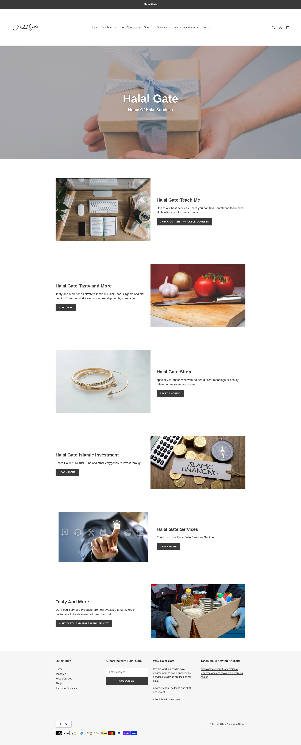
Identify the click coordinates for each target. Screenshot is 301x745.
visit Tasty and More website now (84, 623)
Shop (58, 683)
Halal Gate (221, 724)
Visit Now (65, 307)
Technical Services (66, 688)
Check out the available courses (184, 221)
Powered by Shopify (235, 724)
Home (59, 668)
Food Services (64, 678)
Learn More (67, 472)
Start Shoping (170, 393)
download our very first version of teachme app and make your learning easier (222, 672)
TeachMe (61, 673)
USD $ (63, 724)
